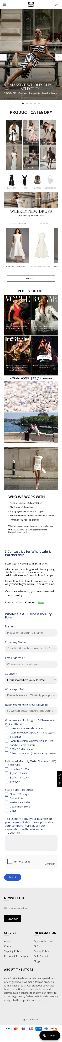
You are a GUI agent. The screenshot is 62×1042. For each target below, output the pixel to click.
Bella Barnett (41, 956)
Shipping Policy (12, 951)
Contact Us (10, 946)
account (56, 4)
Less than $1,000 (19, 769)
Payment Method (43, 941)
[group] (18, 248)
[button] (55, 245)
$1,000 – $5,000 (19, 773)
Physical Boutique (19, 794)
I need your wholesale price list (27, 728)
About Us (9, 941)
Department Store (20, 806)
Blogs (37, 961)
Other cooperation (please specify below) (33, 753)
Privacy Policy (41, 951)
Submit (13, 877)
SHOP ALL (31, 278)
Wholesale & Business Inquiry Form (28, 615)
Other (13, 810)
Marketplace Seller (20, 802)
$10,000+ (15, 781)
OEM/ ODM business (21, 749)
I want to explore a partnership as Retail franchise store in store (32, 743)
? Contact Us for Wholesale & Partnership (28, 553)
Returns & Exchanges (16, 956)
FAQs (37, 946)
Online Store (16, 798)
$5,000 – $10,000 (19, 777)
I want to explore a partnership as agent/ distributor (32, 734)
